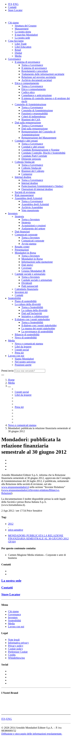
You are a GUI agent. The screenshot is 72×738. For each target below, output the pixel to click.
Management (21, 28)
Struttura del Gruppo (26, 25)
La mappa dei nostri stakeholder (38, 328)
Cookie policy (15, 648)
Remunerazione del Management (38, 137)
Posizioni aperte (23, 364)
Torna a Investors (30, 219)
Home (11, 379)
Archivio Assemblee (32, 207)
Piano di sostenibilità (26, 301)
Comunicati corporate (26, 234)
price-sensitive (15, 529)
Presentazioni (22, 249)
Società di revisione (25, 192)
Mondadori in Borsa (25, 252)
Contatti (12, 7)
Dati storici (27, 264)
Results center (22, 246)
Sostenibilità (14, 298)
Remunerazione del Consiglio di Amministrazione (38, 133)
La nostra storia (23, 31)
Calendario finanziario (26, 289)
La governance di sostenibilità (37, 331)
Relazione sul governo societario (38, 77)
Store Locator (15, 10)
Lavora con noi (16, 355)
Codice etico (28, 92)
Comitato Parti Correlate (34, 155)
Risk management (24, 195)
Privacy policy (15, 645)
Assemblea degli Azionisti (28, 198)
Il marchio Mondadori (26, 34)
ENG (16, 4)
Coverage (26, 267)
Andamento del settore (33, 228)
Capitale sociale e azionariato (30, 274)
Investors (13, 213)
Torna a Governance (32, 65)
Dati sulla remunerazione (28, 122)
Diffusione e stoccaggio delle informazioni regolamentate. (31, 733)
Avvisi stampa (28, 243)
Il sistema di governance (27, 62)
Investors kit (21, 292)
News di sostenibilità (26, 337)
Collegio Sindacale (25, 161)
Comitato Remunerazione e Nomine (40, 149)
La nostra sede (22, 37)
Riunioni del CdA (30, 119)
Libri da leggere (23, 346)
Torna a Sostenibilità (32, 307)
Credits (12, 654)
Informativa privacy (18, 642)
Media (18, 56)
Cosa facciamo (16, 40)
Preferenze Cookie (18, 651)
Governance (14, 59)
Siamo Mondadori (24, 358)
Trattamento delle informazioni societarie (42, 74)
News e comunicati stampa (29, 343)
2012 (10, 523)
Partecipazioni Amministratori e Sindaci (42, 186)
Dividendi (26, 283)
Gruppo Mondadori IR (33, 270)
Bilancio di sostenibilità (27, 334)
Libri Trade (21, 43)
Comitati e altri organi (26, 140)
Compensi (26, 174)
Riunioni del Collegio (32, 171)
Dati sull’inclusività (31, 313)
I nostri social (22, 349)
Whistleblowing (16, 657)
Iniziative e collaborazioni (35, 316)
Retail (18, 49)
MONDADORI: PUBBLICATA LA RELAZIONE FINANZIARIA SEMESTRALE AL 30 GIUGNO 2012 (38, 538)
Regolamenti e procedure (34, 71)
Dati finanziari (22, 231)
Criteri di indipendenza (33, 116)
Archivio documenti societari (36, 80)
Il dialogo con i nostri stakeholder (32, 319)
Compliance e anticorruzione (36, 95)
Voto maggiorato (30, 210)
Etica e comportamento (27, 83)
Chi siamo (13, 22)
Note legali (14, 639)
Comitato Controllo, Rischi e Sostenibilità (43, 152)
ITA (10, 4)
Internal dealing (23, 177)
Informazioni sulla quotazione (37, 261)
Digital (18, 52)
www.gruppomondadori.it (15, 487)
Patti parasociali (29, 286)
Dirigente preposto (31, 158)
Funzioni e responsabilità (34, 113)
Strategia (19, 216)
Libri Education (23, 46)
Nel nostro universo (25, 361)
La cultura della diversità (28, 304)
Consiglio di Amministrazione (30, 104)
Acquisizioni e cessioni (33, 225)
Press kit (19, 352)
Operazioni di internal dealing (37, 189)
